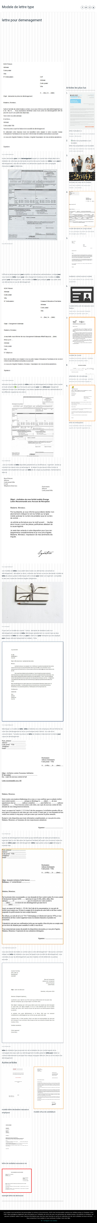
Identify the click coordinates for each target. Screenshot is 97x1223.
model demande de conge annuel (80, 228)
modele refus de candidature (44, 1112)
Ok (41, 1220)
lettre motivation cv (75, 131)
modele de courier (75, 355)
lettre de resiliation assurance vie (14, 1163)
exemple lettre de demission (12, 1196)
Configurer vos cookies (50, 1220)
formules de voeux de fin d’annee (80, 182)
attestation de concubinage (78, 376)
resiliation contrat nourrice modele (80, 276)
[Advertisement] (32, 41)
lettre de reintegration (76, 423)
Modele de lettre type (18, 7)
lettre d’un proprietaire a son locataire (81, 146)
